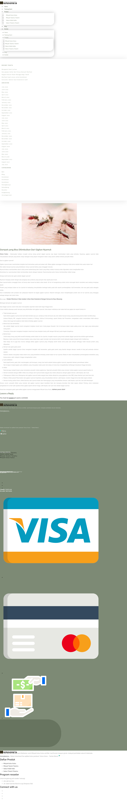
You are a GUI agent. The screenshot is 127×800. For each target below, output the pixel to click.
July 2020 (5, 149)
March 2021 (5, 128)
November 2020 (7, 138)
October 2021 (6, 110)
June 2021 (5, 120)
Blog (5, 26)
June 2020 (5, 151)
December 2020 (7, 136)
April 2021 (5, 125)
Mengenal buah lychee (9, 69)
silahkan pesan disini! (58, 389)
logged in (12, 398)
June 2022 (5, 89)
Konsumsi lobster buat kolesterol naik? (15, 79)
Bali (3, 171)
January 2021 (6, 133)
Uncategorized (6, 195)
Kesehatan (5, 177)
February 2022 (6, 100)
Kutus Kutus (4, 254)
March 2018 (5, 156)
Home (6, 6)
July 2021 (5, 118)
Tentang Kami (8, 9)
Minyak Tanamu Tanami (12, 17)
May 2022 (5, 92)
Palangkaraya (6, 184)
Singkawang (6, 192)
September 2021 (7, 112)
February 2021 (6, 131)
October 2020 (6, 141)
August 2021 (6, 115)
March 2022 (5, 97)
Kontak (6, 29)
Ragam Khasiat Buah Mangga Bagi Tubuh (15, 74)
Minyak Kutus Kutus (11, 15)
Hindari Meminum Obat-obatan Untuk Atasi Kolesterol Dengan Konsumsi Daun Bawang (34, 299)
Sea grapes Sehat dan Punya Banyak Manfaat (17, 72)
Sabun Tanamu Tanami (12, 23)
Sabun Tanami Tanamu (8, 453)
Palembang (5, 187)
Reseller (4, 190)
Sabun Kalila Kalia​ (9, 768)
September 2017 (7, 159)
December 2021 (7, 105)
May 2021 (5, 123)
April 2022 (5, 94)
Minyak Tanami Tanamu (8, 456)
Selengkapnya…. (5, 411)
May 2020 (5, 154)
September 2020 (7, 144)
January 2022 (6, 102)
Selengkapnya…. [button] (5, 756)
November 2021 (7, 107)
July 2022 (5, 87)
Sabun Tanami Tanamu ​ (10, 771)
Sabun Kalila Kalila (11, 20)
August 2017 (6, 162)
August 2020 (6, 146)
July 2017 (5, 164)
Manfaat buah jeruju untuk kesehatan (14, 77)
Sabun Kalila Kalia (6, 454)
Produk (6, 11)
